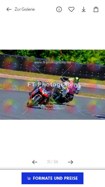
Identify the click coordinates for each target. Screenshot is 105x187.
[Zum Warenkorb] (96, 9)
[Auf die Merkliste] (71, 9)
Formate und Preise (55, 179)
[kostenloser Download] (83, 9)
